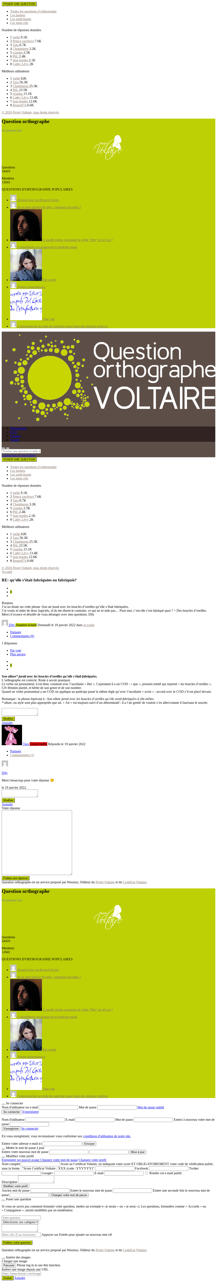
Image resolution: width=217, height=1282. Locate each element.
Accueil (7, 572)
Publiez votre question (17, 1242)
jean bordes (21, 60)
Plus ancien (17, 654)
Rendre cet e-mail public (165, 1173)
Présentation (18, 428)
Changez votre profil (92, 1160)
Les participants (20, 19)
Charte (14, 440)
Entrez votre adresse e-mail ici (22, 1143)
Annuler (7, 723)
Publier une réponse (15, 878)
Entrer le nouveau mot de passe (91, 1190)
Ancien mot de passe (15, 1190)
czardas (18, 52)
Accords (88, 625)
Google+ (48, 1173)
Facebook (141, 1168)
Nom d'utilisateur (13, 1119)
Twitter (194, 1168)
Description (9, 1182)
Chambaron (21, 48)
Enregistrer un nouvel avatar (21, 1160)
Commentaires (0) (22, 636)
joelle (17, 37)
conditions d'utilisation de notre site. (107, 1136)
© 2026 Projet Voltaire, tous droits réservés (30, 112)
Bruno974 (20, 105)
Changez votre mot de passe (59, 1160)
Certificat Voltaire (134, 882)
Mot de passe (88, 1107)
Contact (15, 436)
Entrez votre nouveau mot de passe (25, 1152)
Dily (5, 773)
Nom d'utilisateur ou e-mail (20, 1107)
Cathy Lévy (21, 64)
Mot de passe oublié (150, 1107)
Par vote (15, 650)
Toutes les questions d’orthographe (33, 11)
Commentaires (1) (22, 755)
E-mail (70, 1119)
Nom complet (11, 1164)
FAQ (13, 432)
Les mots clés (19, 23)
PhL (16, 56)
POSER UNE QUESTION (19, 4)
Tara (16, 45)
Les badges (17, 15)
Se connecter (29, 1128)
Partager (15, 632)
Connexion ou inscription (19, 455)
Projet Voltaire (105, 882)
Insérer (7, 1278)
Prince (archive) (24, 41)
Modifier (8, 718)
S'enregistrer (30, 1112)
